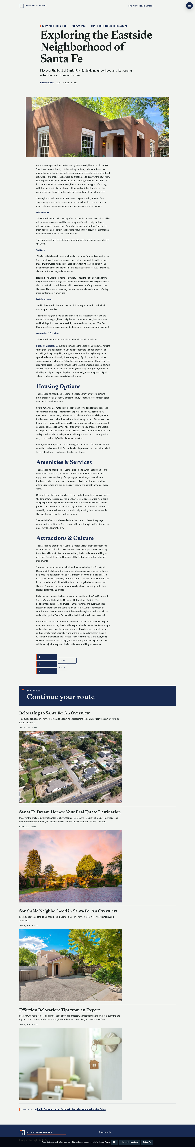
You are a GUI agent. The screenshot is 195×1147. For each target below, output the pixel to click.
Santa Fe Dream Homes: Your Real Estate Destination (70, 812)
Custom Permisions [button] (130, 1142)
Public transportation (46, 346)
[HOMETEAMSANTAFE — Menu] (189, 5)
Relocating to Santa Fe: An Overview (54, 713)
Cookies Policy (104, 1142)
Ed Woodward (47, 82)
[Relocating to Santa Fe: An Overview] (70, 767)
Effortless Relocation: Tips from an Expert (59, 1010)
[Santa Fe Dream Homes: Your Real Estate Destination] (70, 866)
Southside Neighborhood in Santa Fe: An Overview (68, 911)
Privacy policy (105, 1132)
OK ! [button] (114, 1142)
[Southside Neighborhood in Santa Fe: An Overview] (70, 965)
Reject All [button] (147, 1142)
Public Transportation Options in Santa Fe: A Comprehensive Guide (71, 1109)
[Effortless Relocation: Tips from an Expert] (70, 1064)
